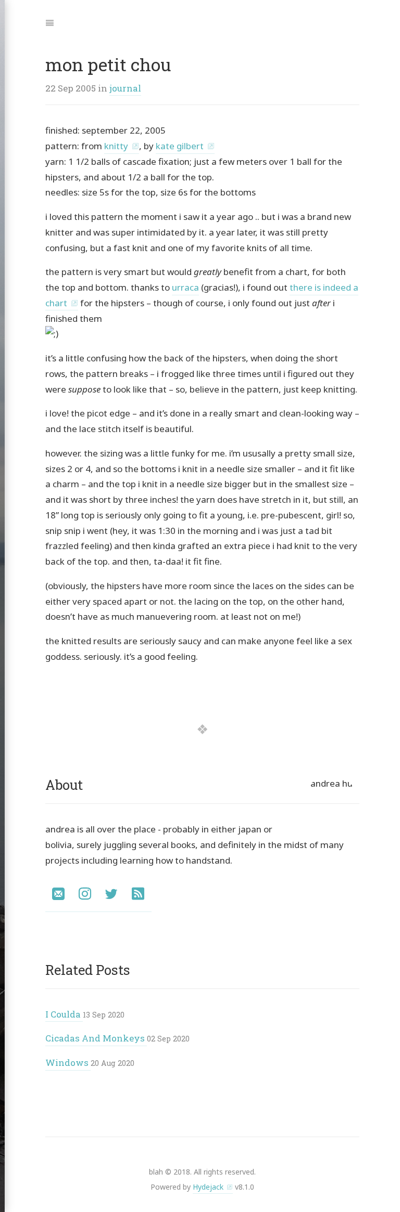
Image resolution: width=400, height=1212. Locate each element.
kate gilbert (180, 146)
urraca (185, 287)
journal (125, 88)
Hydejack (208, 1187)
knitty (116, 146)
